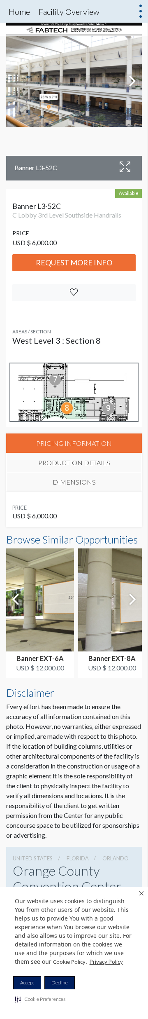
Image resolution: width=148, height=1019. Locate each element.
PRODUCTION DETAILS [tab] (74, 462)
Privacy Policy (106, 961)
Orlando (115, 858)
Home (19, 11)
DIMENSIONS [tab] (74, 482)
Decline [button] (59, 982)
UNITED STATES (33, 858)
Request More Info (74, 262)
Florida (78, 858)
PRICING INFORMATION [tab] (74, 443)
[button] (40, 999)
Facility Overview (69, 11)
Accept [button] (27, 982)
